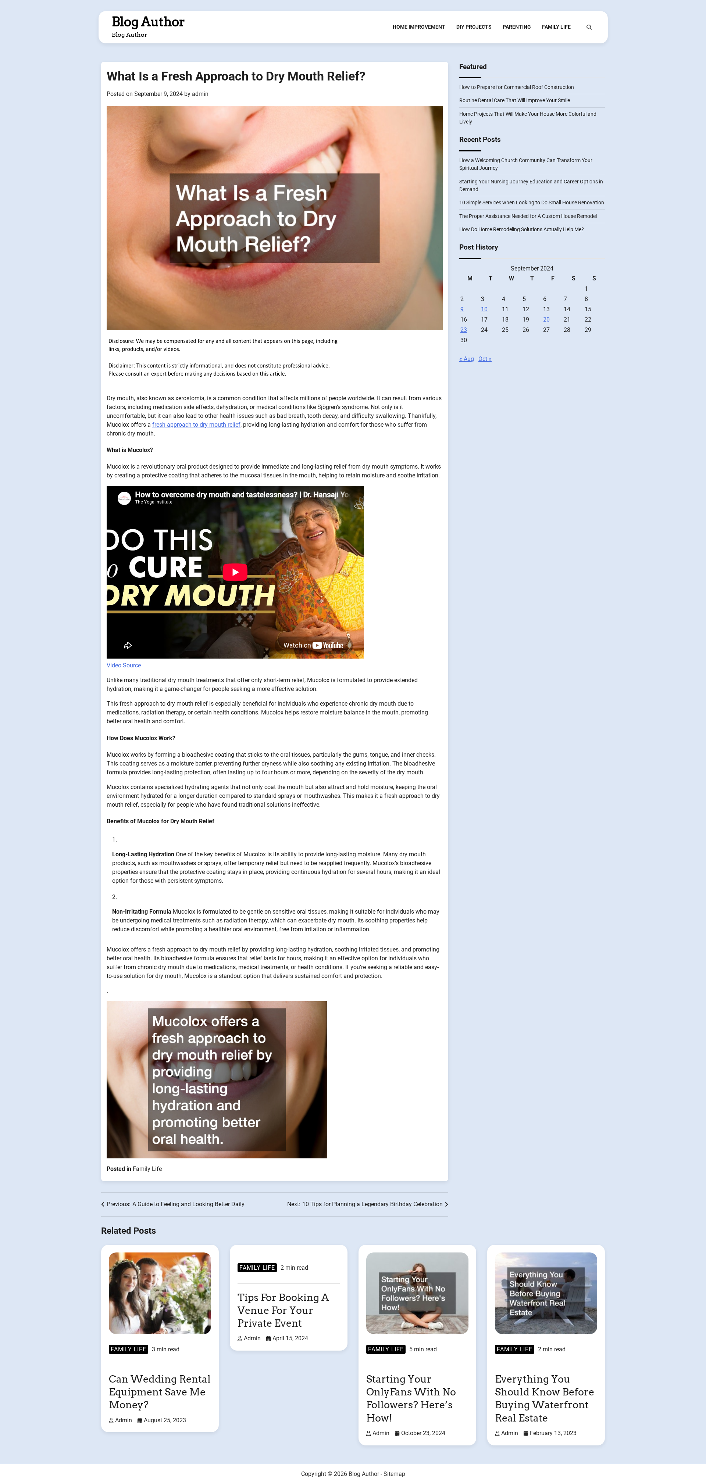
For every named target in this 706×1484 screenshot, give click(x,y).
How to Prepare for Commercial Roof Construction (516, 87)
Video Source (124, 665)
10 (484, 309)
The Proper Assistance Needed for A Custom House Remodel (528, 216)
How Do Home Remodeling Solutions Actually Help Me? (521, 230)
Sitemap (394, 1473)
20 (546, 319)
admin (200, 93)
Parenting (517, 27)
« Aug (466, 359)
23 (463, 330)
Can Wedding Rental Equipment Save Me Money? (160, 1392)
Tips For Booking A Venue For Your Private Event (283, 1310)
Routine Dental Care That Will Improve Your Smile (514, 101)
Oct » (485, 359)
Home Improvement (419, 27)
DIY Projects (474, 27)
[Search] (589, 27)
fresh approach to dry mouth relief (196, 424)
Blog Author (148, 21)
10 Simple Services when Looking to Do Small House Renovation (531, 203)
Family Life (556, 27)
